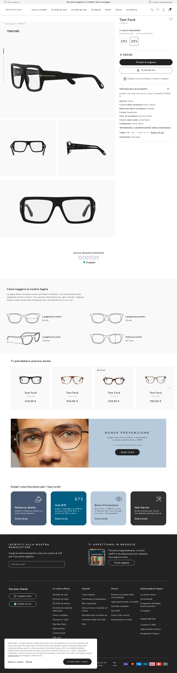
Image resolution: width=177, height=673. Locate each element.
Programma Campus (149, 633)
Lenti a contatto (60, 615)
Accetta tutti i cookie (77, 661)
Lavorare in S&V (148, 624)
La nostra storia (147, 594)
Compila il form (24, 596)
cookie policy (13, 655)
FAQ (84, 624)
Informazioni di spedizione (94, 599)
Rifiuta (29, 661)
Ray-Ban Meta (59, 624)
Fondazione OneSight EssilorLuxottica (150, 605)
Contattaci (145, 610)
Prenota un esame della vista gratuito (122, 596)
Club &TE (115, 610)
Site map (115, 664)
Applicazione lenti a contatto (125, 601)
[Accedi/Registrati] (163, 9)
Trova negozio (13, 2)
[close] (171, 19)
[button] (169, 10)
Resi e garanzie (89, 603)
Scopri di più (157, 132)
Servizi (119, 9)
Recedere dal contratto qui (94, 615)
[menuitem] (39, 9)
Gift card (57, 637)
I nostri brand (59, 633)
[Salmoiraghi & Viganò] (14, 9)
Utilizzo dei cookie (101, 664)
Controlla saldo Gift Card (94, 619)
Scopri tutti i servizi (120, 615)
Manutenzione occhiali (121, 619)
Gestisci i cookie (16, 661)
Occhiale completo (120, 606)
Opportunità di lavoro (150, 629)
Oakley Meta (59, 628)
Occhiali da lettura (61, 603)
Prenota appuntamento (162, 2)
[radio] (123, 41)
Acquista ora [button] (148, 70)
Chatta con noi (25, 604)
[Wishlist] (158, 9)
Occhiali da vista (60, 599)
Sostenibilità (146, 599)
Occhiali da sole (60, 594)
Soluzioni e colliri (61, 619)
